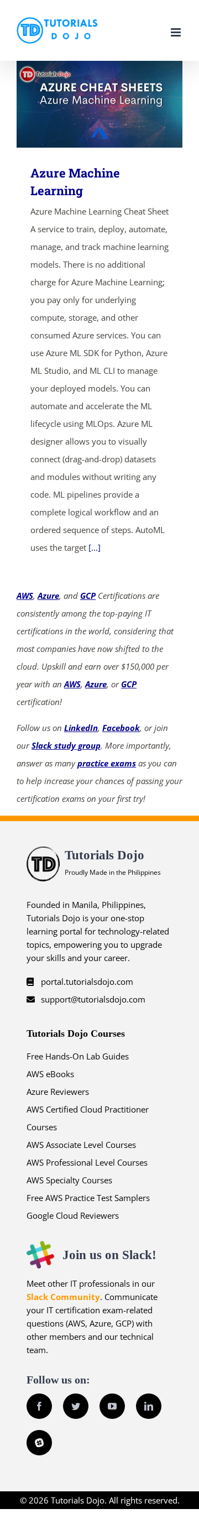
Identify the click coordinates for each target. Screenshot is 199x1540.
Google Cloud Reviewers (73, 1215)
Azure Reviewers (58, 1091)
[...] (94, 547)
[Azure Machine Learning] (99, 104)
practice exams (106, 763)
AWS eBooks (50, 1073)
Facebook (121, 727)
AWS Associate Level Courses (81, 1144)
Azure (48, 595)
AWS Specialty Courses (69, 1180)
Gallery (115, 104)
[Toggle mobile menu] (176, 32)
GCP (88, 595)
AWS (25, 595)
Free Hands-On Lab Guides (78, 1056)
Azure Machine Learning (83, 104)
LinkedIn (81, 727)
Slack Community (63, 1296)
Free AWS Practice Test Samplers (88, 1197)
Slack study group (66, 745)
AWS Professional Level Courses (87, 1162)
